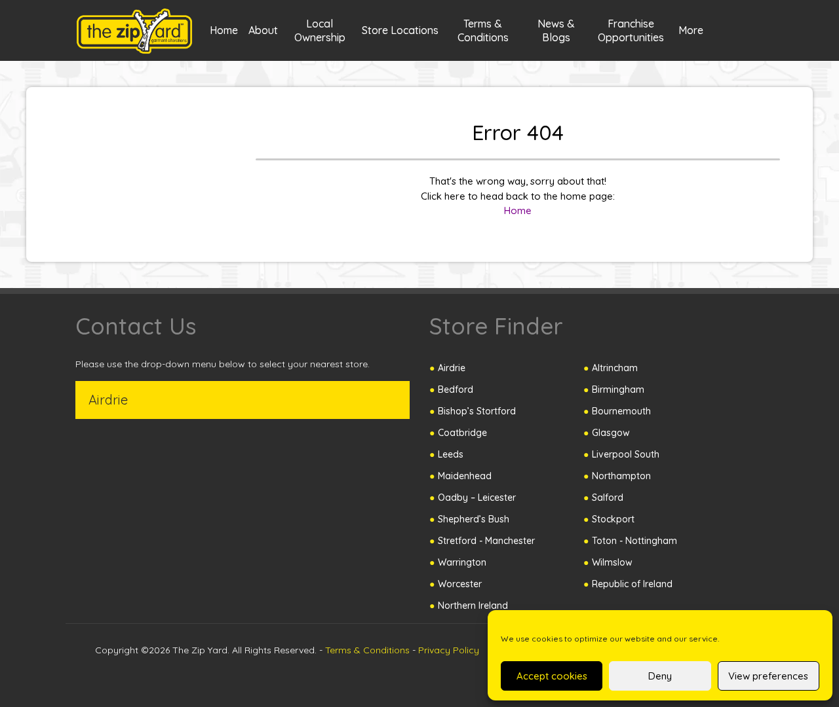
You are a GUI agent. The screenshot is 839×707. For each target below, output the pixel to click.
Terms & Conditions (367, 650)
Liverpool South (625, 454)
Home (224, 30)
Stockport (613, 519)
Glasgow (611, 433)
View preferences (768, 676)
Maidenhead (465, 476)
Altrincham (615, 368)
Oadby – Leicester (477, 497)
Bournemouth (621, 411)
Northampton (621, 476)
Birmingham (618, 389)
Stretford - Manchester (486, 541)
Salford (607, 497)
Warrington (462, 562)
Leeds (450, 454)
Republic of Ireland (632, 584)
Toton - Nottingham (634, 541)
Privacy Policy (448, 650)
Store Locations (400, 30)
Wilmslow (612, 562)
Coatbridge (462, 433)
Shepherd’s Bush (473, 519)
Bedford (455, 389)
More (690, 30)
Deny (660, 676)
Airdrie (451, 368)
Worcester (460, 584)
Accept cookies (552, 676)
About (263, 30)
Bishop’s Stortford (477, 411)
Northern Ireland (473, 605)
